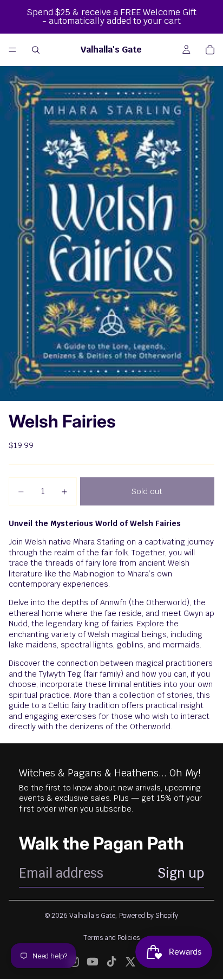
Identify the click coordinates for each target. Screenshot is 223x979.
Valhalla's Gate (92, 915)
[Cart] (210, 50)
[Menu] (12, 49)
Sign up (181, 873)
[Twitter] (130, 961)
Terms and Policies (111, 937)
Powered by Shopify (148, 915)
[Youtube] (92, 961)
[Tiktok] (111, 961)
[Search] (36, 50)
